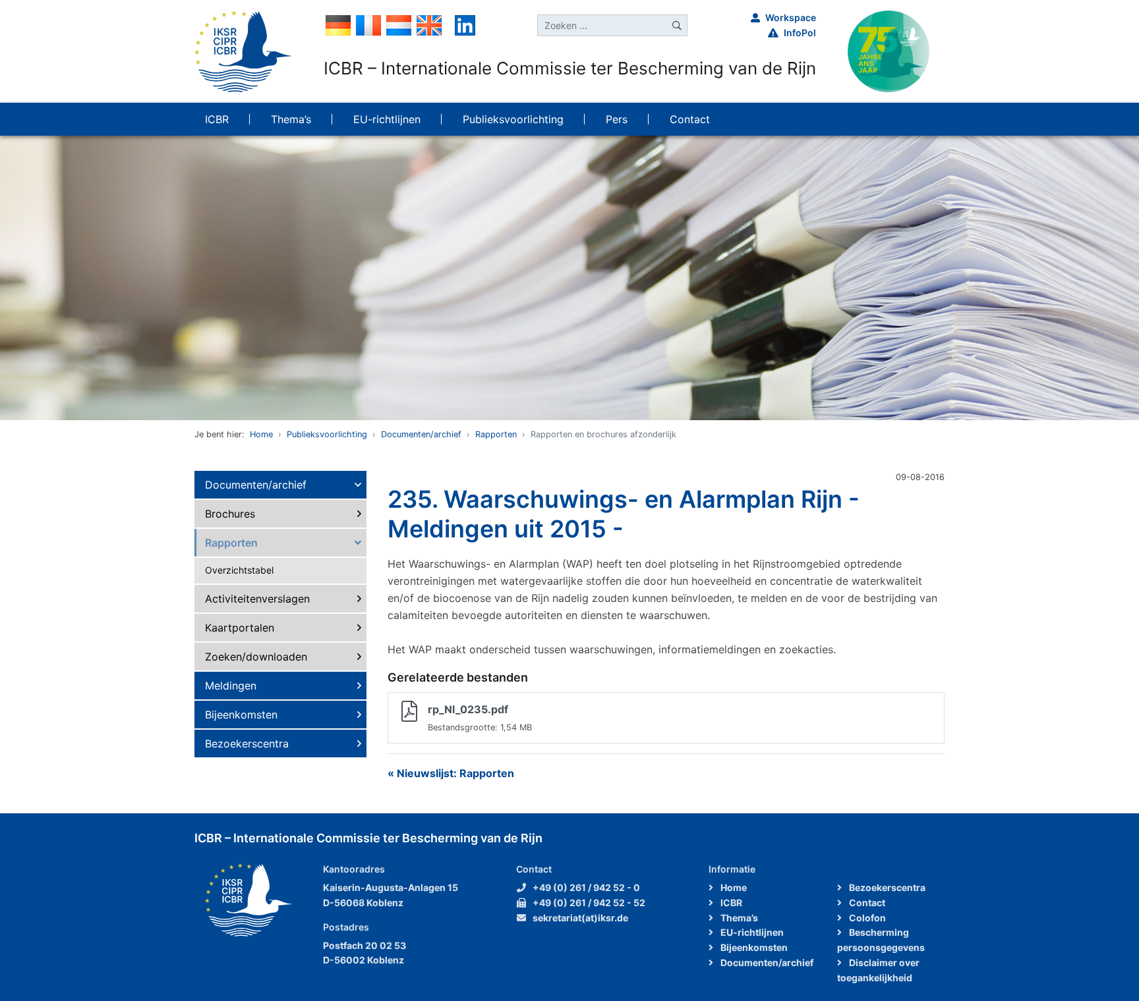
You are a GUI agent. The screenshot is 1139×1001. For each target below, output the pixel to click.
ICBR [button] (217, 119)
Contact (866, 902)
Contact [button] (690, 119)
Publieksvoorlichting (327, 434)
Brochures (230, 513)
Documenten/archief (421, 434)
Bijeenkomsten (241, 714)
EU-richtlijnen (751, 932)
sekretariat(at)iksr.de (580, 917)
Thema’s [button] (291, 119)
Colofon (866, 917)
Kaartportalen (239, 627)
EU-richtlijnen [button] (387, 119)
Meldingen (230, 685)
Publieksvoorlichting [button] (513, 119)
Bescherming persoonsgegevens (881, 940)
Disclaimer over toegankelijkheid (878, 970)
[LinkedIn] (465, 24)
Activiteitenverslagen (257, 598)
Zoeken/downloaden (256, 656)
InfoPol (800, 32)
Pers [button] (617, 119)
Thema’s (738, 917)
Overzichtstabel (239, 570)
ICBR (730, 902)
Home (261, 434)
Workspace (790, 17)
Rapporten (496, 434)
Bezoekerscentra (247, 743)
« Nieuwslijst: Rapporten (451, 773)
